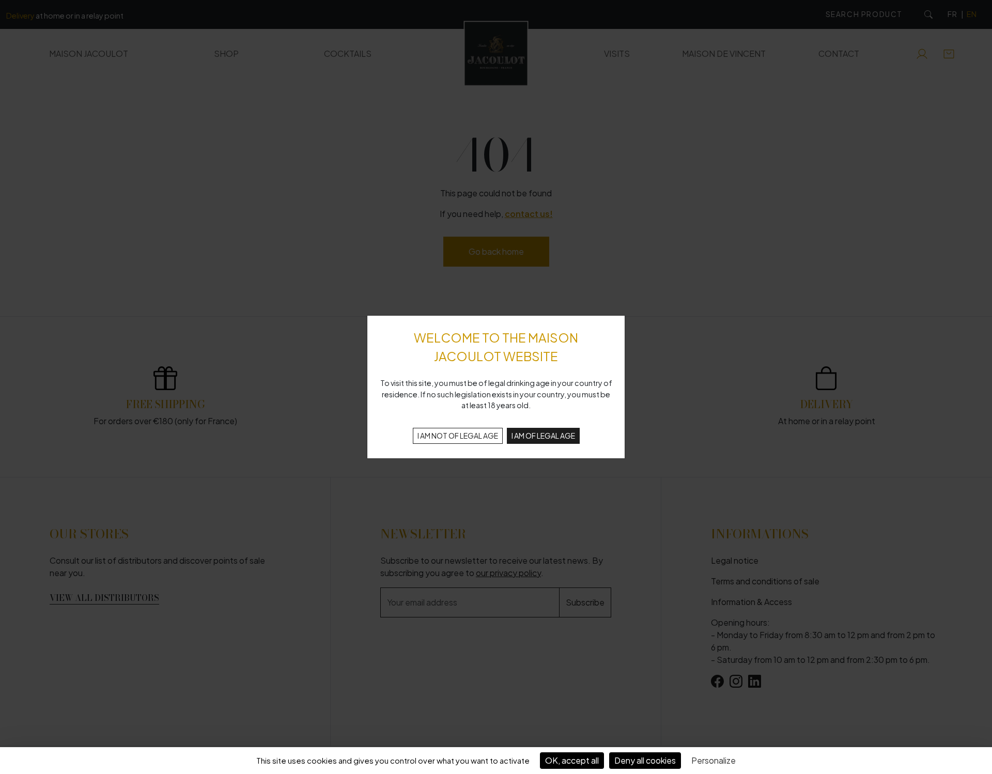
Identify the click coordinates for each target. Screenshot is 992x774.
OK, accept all (572, 760)
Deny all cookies (645, 760)
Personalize (713, 760)
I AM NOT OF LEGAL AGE (457, 435)
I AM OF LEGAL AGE (543, 435)
